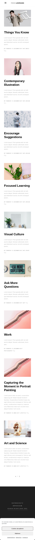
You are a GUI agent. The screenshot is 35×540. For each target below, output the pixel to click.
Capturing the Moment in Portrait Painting (17, 386)
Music (27, 48)
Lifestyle (23, 466)
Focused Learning (17, 185)
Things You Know (16, 32)
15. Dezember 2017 (17, 48)
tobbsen (8, 48)
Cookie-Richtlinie (11, 537)
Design (28, 153)
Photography (8, 350)
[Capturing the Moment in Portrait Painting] (17, 367)
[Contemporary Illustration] (17, 66)
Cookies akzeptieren (17, 528)
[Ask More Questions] (17, 268)
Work (7, 334)
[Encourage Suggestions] (17, 119)
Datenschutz (19, 537)
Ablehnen (17, 533)
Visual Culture (14, 234)
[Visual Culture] (17, 220)
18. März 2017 (16, 466)
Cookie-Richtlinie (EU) (17, 508)
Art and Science (15, 443)
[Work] (17, 319)
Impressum (25, 537)
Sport (27, 250)
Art (24, 48)
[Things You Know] (17, 18)
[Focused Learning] (17, 171)
